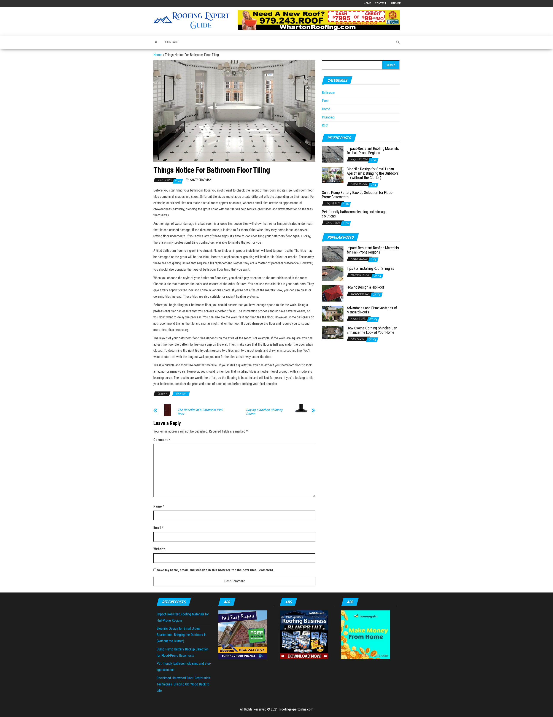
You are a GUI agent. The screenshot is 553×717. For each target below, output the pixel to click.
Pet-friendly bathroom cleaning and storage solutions (354, 213)
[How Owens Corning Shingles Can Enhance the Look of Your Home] (332, 332)
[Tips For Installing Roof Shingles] (332, 273)
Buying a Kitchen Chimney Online (264, 412)
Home (367, 3)
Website (159, 549)
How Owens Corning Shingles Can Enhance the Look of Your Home (372, 330)
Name (158, 506)
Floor (325, 101)
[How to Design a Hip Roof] (332, 293)
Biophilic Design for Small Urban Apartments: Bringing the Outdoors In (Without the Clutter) (373, 173)
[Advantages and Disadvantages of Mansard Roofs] (332, 313)
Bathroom (181, 393)
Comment (161, 440)
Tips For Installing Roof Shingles (370, 268)
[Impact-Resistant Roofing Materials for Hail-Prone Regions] (332, 154)
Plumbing (328, 117)
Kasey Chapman (200, 180)
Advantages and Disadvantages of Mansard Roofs (372, 310)
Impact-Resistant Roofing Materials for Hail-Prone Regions (373, 150)
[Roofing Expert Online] (156, 42)
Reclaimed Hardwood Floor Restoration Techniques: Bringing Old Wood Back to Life (183, 684)
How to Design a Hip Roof (365, 287)
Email (158, 527)
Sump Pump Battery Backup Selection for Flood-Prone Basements (357, 194)
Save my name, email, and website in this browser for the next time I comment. (215, 570)
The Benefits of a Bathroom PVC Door (200, 412)
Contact (380, 3)
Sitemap (396, 3)
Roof (325, 125)
